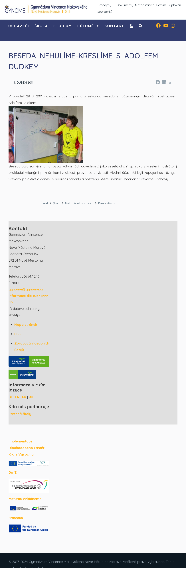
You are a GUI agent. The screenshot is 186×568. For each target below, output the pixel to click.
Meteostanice (144, 5)
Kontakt (114, 26)
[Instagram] (173, 26)
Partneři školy (20, 414)
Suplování (174, 5)
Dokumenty (124, 5)
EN (17, 397)
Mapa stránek (25, 324)
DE (11, 397)
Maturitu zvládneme (25, 499)
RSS (17, 334)
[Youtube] (165, 26)
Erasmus (16, 518)
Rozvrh (161, 5)
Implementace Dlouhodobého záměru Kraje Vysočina (27, 447)
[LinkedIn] (164, 81)
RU (31, 397)
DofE (13, 472)
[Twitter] (170, 83)
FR (24, 397)
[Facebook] (158, 26)
